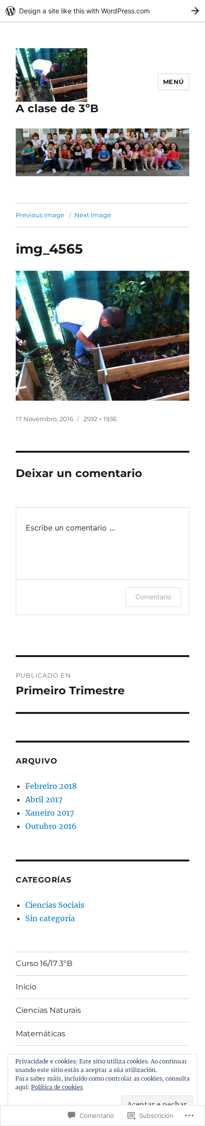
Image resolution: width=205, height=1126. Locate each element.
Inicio (26, 986)
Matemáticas (40, 1033)
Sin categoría (50, 918)
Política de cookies (57, 1087)
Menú (173, 81)
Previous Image (40, 215)
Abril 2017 (43, 799)
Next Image (92, 215)
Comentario (153, 597)
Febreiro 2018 (51, 786)
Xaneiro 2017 (49, 813)
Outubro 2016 (51, 826)
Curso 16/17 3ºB (44, 963)
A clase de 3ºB (57, 108)
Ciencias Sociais (54, 905)
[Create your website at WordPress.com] (102, 10)
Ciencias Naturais (48, 1010)
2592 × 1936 (100, 419)
